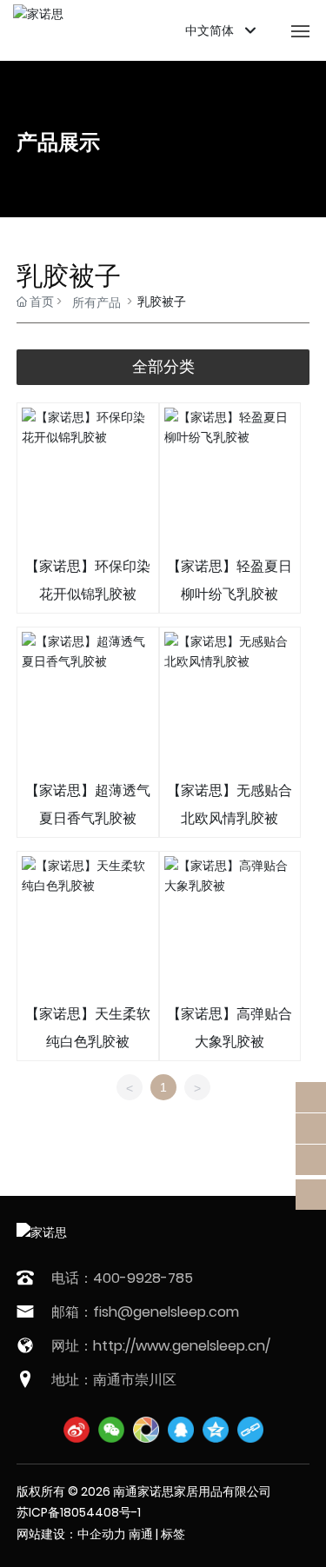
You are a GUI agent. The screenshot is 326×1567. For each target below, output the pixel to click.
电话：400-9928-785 (122, 1278)
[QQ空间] (216, 1430)
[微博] (76, 1430)
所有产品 (96, 302)
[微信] (111, 1430)
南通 (141, 1534)
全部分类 (163, 366)
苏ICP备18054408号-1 (79, 1512)
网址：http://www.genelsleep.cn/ (160, 1346)
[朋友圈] (146, 1430)
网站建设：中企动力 (71, 1534)
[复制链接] (250, 1430)
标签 (173, 1534)
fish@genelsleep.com (166, 1312)
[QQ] (181, 1430)
